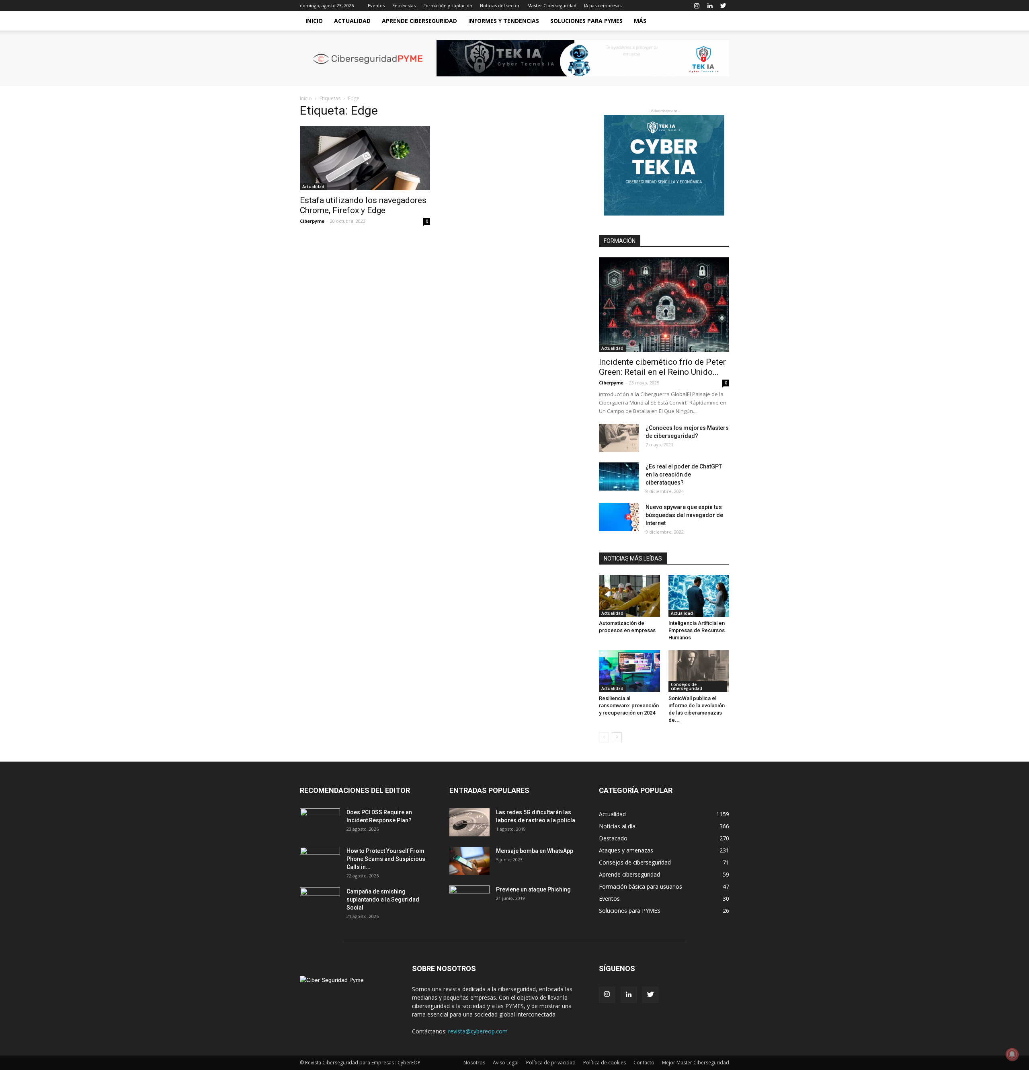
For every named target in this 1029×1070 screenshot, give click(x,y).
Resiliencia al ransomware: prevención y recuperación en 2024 (629, 705)
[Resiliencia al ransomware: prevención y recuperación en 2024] (629, 671)
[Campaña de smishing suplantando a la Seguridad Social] (320, 901)
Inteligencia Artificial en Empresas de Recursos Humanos (696, 630)
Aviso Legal (506, 1062)
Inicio (314, 21)
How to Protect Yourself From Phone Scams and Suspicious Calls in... (385, 859)
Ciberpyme (312, 221)
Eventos (376, 5)
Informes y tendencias (503, 21)
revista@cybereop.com (478, 1031)
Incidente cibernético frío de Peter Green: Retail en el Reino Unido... (662, 367)
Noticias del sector (500, 5)
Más (640, 21)
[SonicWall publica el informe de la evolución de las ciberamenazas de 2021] (699, 671)
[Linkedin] (710, 5)
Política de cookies (604, 1062)
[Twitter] (723, 5)
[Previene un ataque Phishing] (469, 899)
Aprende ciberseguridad (419, 21)
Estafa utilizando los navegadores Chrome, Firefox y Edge (363, 205)
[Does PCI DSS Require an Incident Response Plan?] (320, 822)
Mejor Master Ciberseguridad (695, 1062)
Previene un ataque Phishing (533, 889)
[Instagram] (697, 5)
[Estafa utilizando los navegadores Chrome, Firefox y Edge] (365, 158)
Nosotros (474, 1062)
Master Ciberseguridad (551, 5)
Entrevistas (404, 5)
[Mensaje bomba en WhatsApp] (469, 861)
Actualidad (352, 21)
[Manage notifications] (1012, 1054)
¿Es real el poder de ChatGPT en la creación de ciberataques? (684, 474)
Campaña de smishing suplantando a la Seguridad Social (382, 899)
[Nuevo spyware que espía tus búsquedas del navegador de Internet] (619, 517)
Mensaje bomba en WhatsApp (534, 851)
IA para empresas (602, 5)
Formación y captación (447, 5)
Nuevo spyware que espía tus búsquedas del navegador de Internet (684, 515)
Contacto (643, 1062)
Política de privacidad (551, 1062)
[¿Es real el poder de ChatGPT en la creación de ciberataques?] (619, 476)
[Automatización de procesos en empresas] (629, 596)
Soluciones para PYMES (586, 21)
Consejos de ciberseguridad (686, 686)
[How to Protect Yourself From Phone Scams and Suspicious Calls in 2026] (320, 861)
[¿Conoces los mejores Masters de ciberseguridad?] (619, 438)
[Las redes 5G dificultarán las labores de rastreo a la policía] (469, 822)
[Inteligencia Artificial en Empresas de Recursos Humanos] (699, 596)
